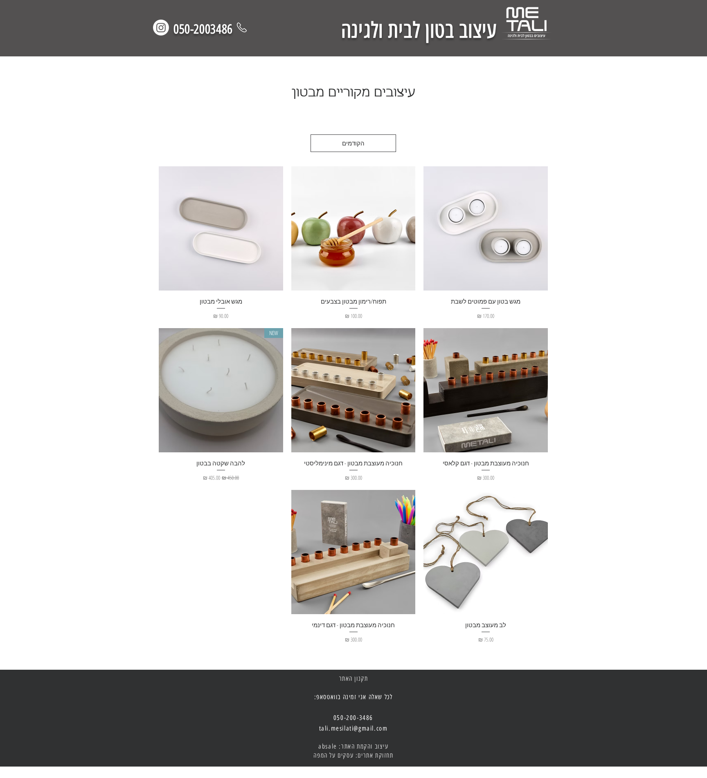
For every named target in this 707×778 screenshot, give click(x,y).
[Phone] (241, 27)
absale (327, 746)
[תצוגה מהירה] (485, 228)
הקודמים (353, 143)
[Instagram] (161, 28)
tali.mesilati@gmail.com (353, 728)
